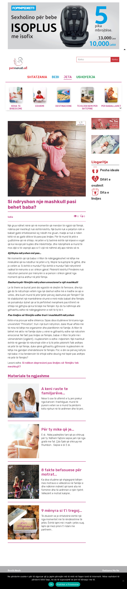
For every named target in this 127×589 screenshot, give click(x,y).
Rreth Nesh (14, 570)
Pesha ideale (109, 170)
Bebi (55, 77)
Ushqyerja (85, 77)
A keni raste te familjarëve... (54, 391)
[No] (123, 580)
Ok (51, 584)
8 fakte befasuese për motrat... (61, 472)
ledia (10, 217)
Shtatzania (37, 77)
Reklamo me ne (110, 570)
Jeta (68, 77)
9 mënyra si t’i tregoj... (61, 510)
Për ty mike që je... (57, 429)
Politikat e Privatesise (68, 584)
